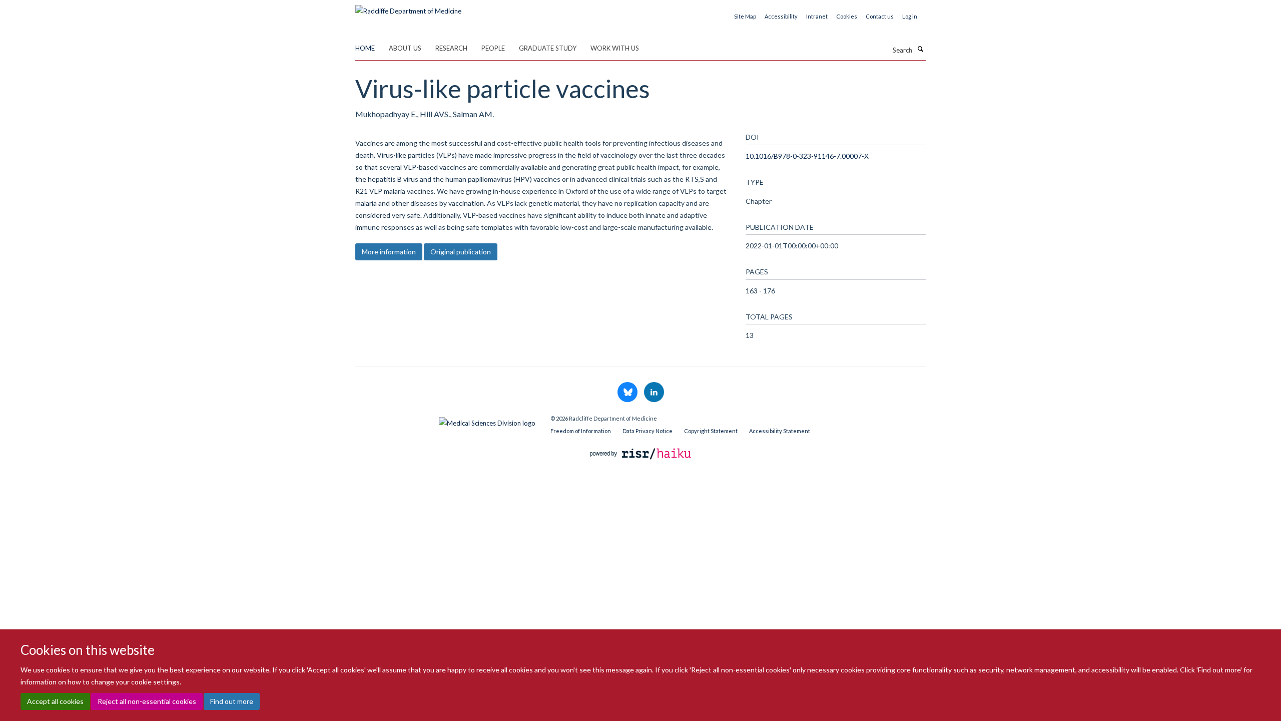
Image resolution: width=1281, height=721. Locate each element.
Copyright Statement (711, 431)
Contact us (880, 16)
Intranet (817, 16)
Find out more (231, 701)
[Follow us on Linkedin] (654, 393)
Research (451, 48)
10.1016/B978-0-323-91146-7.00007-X (807, 156)
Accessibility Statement (779, 431)
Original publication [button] (460, 251)
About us (405, 48)
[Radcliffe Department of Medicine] (408, 8)
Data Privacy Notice (647, 431)
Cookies (846, 16)
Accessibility (781, 16)
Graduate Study (547, 48)
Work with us (614, 48)
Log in (909, 16)
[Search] (920, 49)
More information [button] (389, 251)
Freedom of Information (580, 431)
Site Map (745, 16)
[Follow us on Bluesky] (628, 393)
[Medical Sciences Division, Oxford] (445, 420)
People (493, 48)
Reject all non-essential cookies (147, 701)
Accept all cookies (55, 701)
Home (365, 48)
